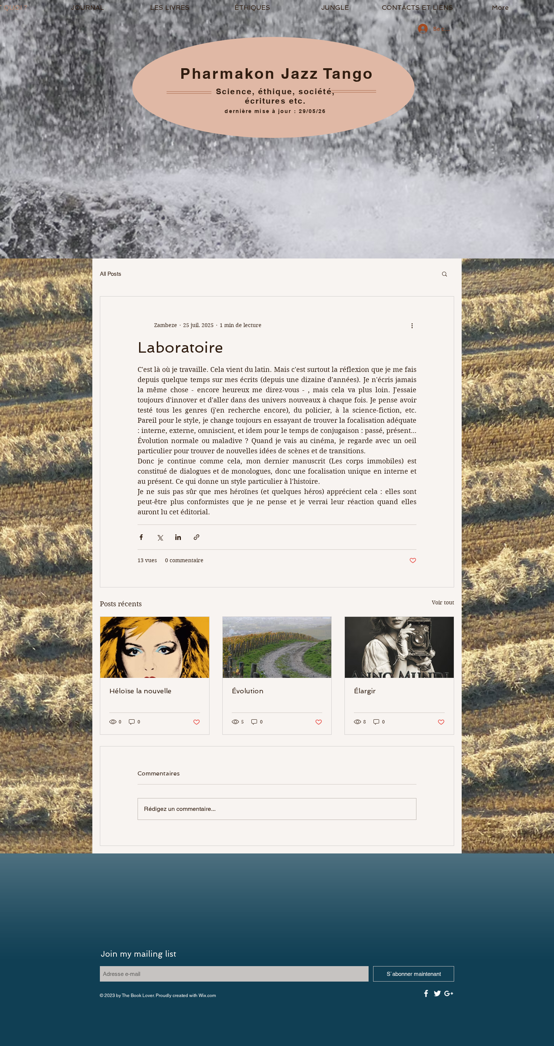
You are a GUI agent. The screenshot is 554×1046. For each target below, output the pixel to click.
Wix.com (207, 995)
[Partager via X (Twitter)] (159, 537)
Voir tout (443, 602)
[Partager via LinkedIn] (178, 537)
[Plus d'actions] (411, 325)
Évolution (247, 691)
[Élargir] (399, 647)
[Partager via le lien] (196, 537)
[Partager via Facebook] (141, 537)
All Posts (110, 274)
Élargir (365, 691)
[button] (170, 7)
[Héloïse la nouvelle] (154, 647)
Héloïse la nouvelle (140, 691)
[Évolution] (277, 647)
